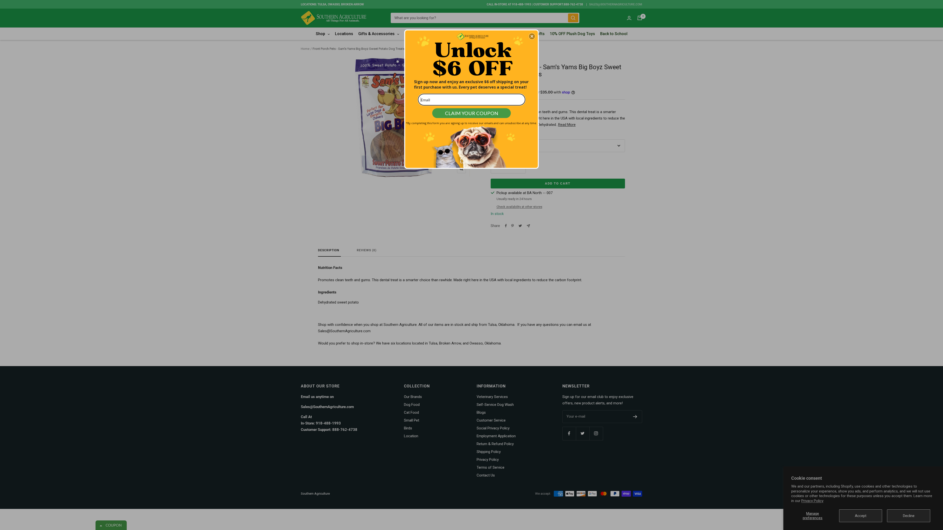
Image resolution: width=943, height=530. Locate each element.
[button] (532, 36)
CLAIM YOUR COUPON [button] (471, 113)
